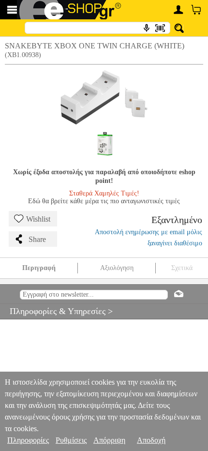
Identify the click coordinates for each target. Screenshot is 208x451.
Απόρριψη (109, 440)
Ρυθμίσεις (71, 440)
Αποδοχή (151, 440)
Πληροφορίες (28, 440)
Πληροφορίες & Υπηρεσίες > (56, 311)
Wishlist (38, 219)
